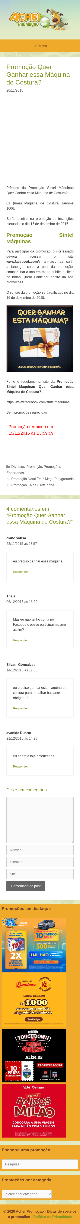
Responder (20, 571)
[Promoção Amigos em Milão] (34, 1136)
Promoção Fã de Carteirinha (32, 485)
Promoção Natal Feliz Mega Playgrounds (42, 479)
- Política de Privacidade (51, 1217)
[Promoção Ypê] (34, 971)
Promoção (34, 466)
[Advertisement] (40, 142)
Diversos (18, 466)
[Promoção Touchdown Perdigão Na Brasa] (34, 1081)
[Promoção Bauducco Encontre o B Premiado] (34, 1026)
